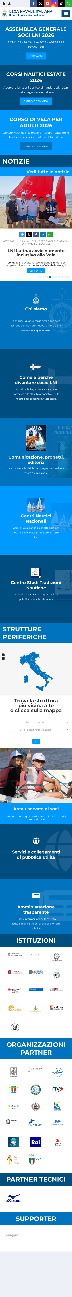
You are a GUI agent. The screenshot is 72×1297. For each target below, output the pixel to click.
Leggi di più (36, 270)
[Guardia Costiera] (14, 1028)
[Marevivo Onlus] (35, 1125)
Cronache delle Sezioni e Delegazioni (43, 241)
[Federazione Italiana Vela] (57, 1090)
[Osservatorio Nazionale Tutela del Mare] (13, 1142)
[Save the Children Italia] (57, 1142)
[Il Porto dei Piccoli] (57, 1107)
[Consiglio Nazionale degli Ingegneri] (35, 1072)
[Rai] (35, 1142)
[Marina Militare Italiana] (56, 1010)
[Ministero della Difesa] (14, 958)
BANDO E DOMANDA (36, 101)
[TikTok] (61, 3)
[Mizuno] (13, 1199)
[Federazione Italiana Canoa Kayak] (57, 1072)
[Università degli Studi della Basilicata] (56, 975)
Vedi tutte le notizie (48, 172)
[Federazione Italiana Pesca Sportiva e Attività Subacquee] (35, 1090)
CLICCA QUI (36, 56)
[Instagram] (54, 3)
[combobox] (36, 722)
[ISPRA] (13, 1125)
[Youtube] (47, 3)
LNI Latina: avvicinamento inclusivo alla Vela (36, 252)
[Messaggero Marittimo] (57, 1125)
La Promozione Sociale (36, 243)
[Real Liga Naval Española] (13, 1160)
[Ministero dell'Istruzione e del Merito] (56, 993)
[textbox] (36, 722)
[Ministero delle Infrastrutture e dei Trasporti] (35, 993)
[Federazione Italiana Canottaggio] (13, 1090)
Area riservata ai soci (36, 808)
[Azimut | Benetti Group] (13, 1238)
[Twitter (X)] (40, 3)
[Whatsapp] (68, 3)
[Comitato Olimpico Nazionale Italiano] (35, 1160)
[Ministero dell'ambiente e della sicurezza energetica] (35, 1010)
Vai (36, 741)
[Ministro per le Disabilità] (56, 958)
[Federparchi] (13, 1107)
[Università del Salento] (14, 1010)
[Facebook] (33, 3)
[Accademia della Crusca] (13, 1072)
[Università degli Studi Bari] (35, 975)
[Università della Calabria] (14, 993)
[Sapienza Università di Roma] (14, 975)
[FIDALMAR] (35, 1107)
